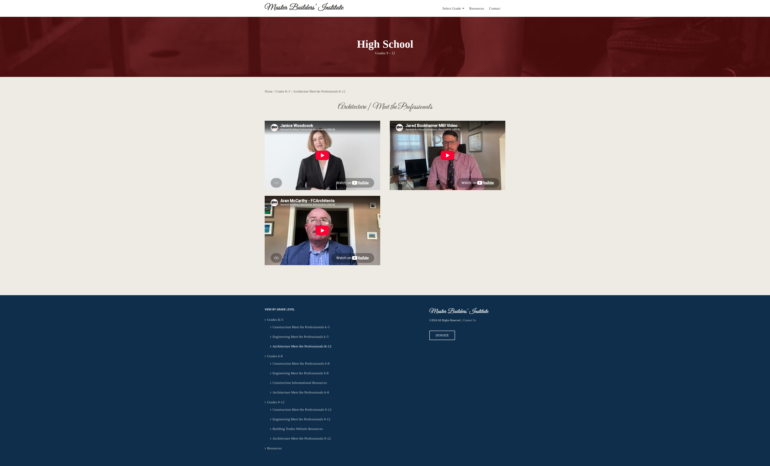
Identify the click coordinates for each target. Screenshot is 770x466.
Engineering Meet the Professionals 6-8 (301, 373)
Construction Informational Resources (300, 383)
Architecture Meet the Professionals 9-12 (302, 438)
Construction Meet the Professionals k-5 (301, 327)
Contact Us (469, 320)
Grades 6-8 (275, 356)
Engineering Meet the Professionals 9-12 (301, 419)
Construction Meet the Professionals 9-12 (302, 410)
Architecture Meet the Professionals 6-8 (301, 392)
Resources (274, 448)
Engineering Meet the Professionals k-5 (301, 337)
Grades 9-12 (276, 402)
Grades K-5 (275, 320)
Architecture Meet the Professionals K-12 (302, 346)
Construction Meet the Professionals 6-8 (301, 363)
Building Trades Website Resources (298, 429)
